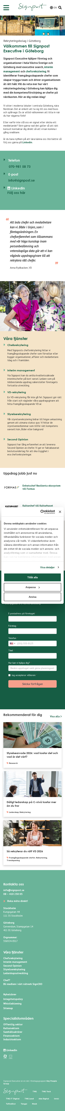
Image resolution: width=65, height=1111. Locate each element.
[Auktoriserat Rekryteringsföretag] (11, 1056)
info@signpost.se (21, 180)
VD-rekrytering (16, 392)
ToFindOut (11, 1103)
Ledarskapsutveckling (15, 973)
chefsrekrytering (36, 71)
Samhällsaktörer (12, 1031)
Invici (56, 1098)
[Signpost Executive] (32, 5)
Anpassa (31, 587)
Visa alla (55, 716)
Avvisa (32, 596)
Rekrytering (25, 812)
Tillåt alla (32, 577)
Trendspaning (13, 860)
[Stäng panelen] (60, 512)
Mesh (34, 1103)
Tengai (24, 1103)
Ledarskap (14, 812)
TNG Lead (29, 1098)
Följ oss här (16, 193)
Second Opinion (17, 439)
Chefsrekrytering (17, 345)
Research (13, 763)
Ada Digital (44, 1098)
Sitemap (8, 1008)
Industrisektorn (12, 1039)
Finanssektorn (11, 1035)
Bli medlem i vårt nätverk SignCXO (22, 984)
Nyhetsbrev (9, 994)
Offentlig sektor (12, 1024)
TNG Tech (46, 1091)
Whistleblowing (12, 1003)
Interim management (21, 370)
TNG (34, 1091)
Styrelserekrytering (19, 414)
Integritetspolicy (13, 999)
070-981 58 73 (18, 166)
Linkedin (27, 142)
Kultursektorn (11, 1028)
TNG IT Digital (13, 1098)
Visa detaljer (47, 567)
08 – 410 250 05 (12, 894)
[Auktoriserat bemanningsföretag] (5, 1056)
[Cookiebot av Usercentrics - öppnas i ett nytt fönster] (41, 512)
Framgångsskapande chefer (22, 857)
